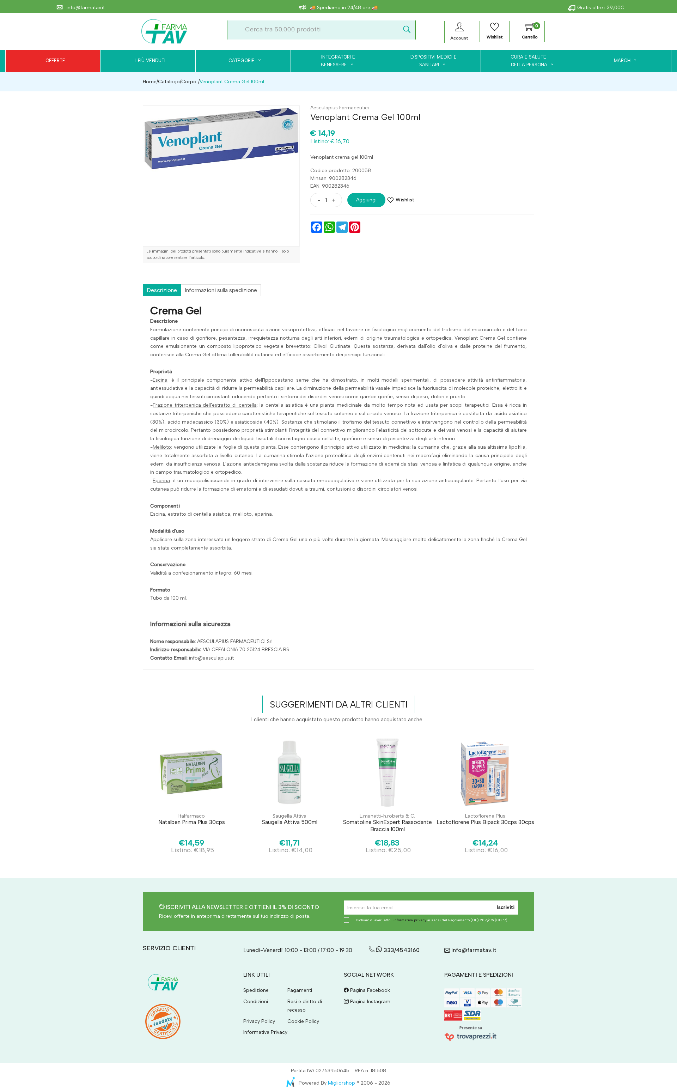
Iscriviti (505, 907)
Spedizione (256, 990)
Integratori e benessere (338, 60)
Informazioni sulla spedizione (221, 290)
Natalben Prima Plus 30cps (191, 822)
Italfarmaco (191, 816)
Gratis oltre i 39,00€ (600, 8)
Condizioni (255, 1002)
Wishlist (405, 200)
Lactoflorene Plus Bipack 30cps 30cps (485, 822)
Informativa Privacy (265, 1032)
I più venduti (150, 60)
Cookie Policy (303, 1021)
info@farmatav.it (85, 8)
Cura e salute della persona (525, 60)
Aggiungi (366, 200)
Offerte (55, 60)
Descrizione (162, 290)
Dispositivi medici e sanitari (433, 60)
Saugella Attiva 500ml (289, 822)
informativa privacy (410, 920)
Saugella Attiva (289, 816)
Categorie (242, 60)
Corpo (188, 82)
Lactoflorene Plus (485, 816)
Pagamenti (299, 990)
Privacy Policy (259, 1021)
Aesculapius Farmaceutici (339, 108)
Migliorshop (341, 1083)
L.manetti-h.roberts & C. (387, 816)
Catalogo (169, 82)
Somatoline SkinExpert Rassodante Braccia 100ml (387, 825)
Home (150, 82)
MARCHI (623, 60)
